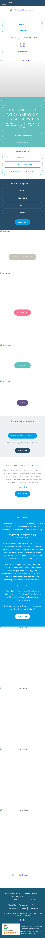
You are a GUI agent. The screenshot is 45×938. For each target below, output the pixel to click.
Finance (22, 778)
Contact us (34, 908)
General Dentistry (22, 257)
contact (22, 24)
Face (22, 403)
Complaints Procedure (24, 931)
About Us (22, 657)
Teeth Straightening (17, 896)
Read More (22, 616)
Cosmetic (22, 312)
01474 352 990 (22, 31)
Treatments (23, 905)
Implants (22, 365)
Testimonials (13, 908)
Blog (34, 905)
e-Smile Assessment (22, 172)
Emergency (22, 52)
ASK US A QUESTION (22, 164)
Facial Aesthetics (33, 900)
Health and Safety (37, 931)
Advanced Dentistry (14, 900)
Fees (24, 908)
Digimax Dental (34, 928)
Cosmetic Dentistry (31, 893)
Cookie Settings (31, 933)
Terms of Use (22, 933)
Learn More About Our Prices (22, 135)
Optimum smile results (23, 435)
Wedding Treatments (22, 839)
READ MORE (22, 450)
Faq (22, 718)
